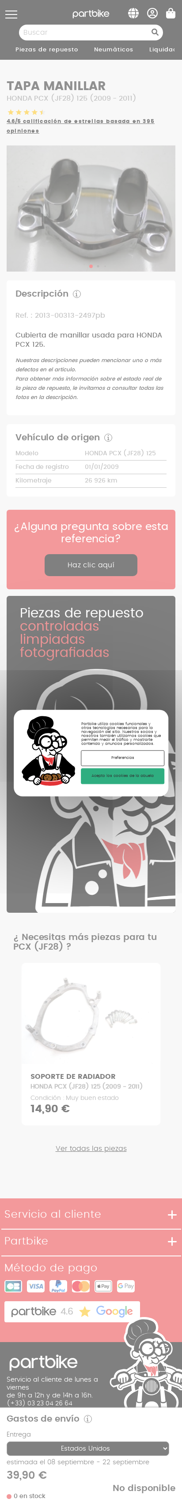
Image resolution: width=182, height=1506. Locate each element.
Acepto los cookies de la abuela (122, 776)
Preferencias (122, 758)
